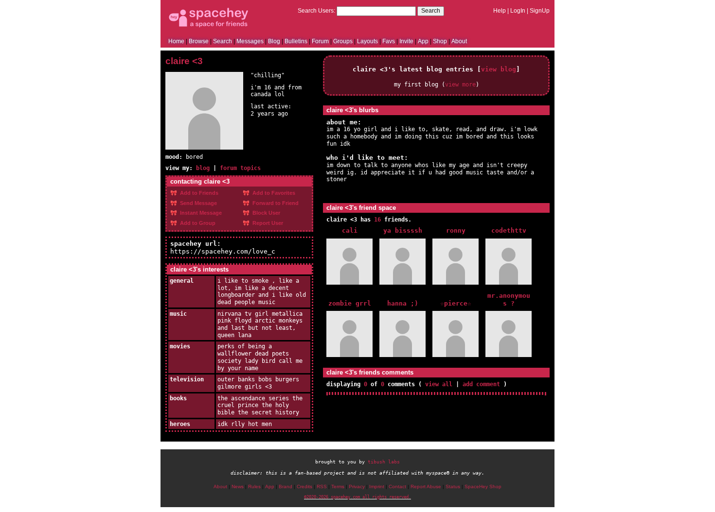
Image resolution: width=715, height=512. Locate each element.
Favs (388, 41)
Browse (199, 41)
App (423, 41)
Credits (304, 486)
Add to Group (197, 223)
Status (453, 486)
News (238, 486)
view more (460, 84)
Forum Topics (240, 168)
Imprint (376, 486)
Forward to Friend (275, 203)
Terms (337, 486)
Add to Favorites (273, 193)
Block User (265, 213)
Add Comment (481, 384)
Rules (254, 486)
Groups (343, 41)
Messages (250, 41)
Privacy (357, 486)
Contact (397, 486)
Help (499, 10)
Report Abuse (426, 486)
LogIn (517, 10)
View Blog (498, 69)
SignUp (540, 10)
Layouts (367, 41)
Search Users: (316, 10)
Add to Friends (198, 193)
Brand (285, 486)
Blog (274, 41)
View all (438, 384)
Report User (267, 223)
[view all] (536, 207)
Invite (406, 41)
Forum (320, 41)
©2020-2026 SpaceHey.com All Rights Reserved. (357, 497)
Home (176, 41)
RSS (322, 486)
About (459, 41)
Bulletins (296, 41)
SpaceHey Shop (483, 486)
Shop (440, 41)
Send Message (198, 203)
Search (430, 10)
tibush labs (384, 461)
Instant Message (200, 213)
